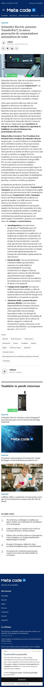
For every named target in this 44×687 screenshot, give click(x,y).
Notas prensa (35, 16)
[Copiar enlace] (16, 48)
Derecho (4, 600)
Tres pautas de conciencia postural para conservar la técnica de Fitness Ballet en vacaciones (22, 553)
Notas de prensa (24, 16)
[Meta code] (21, 10)
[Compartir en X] (3, 48)
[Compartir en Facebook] (7, 48)
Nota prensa (13, 16)
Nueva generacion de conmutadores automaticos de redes (21, 356)
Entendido (22, 680)
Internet (4, 616)
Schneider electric (8, 352)
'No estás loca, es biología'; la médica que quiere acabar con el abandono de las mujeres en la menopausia (24, 522)
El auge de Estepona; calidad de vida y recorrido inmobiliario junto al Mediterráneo (23, 545)
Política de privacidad (30, 672)
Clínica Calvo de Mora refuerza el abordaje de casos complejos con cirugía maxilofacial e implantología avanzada (24, 537)
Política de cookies (16, 672)
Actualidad (4, 16)
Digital (4, 348)
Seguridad (4, 23)
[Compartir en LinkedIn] (12, 48)
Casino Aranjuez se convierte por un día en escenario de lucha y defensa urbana (23, 530)
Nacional (5, 339)
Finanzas (4, 608)
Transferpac (6, 361)
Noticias (33, 343)
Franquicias (4, 612)
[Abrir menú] (3, 10)
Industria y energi (15, 348)
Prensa (16, 343)
